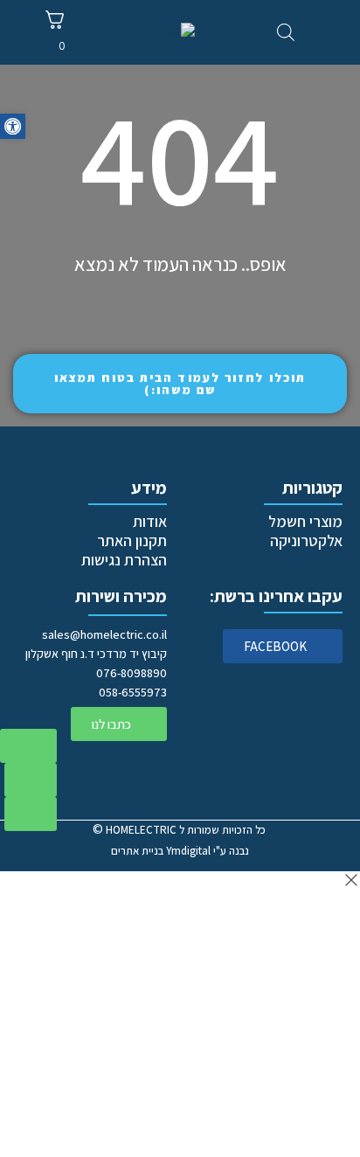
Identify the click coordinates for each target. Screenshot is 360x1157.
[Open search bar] (285, 32)
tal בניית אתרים (161, 850)
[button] (12, 126)
